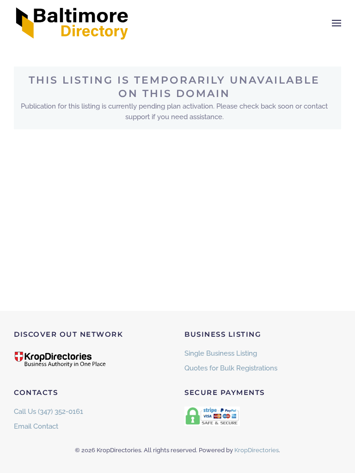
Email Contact (36, 426)
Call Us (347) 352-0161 (48, 411)
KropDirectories (256, 450)
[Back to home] (71, 23)
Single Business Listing (220, 353)
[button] (336, 23)
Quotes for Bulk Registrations (230, 368)
